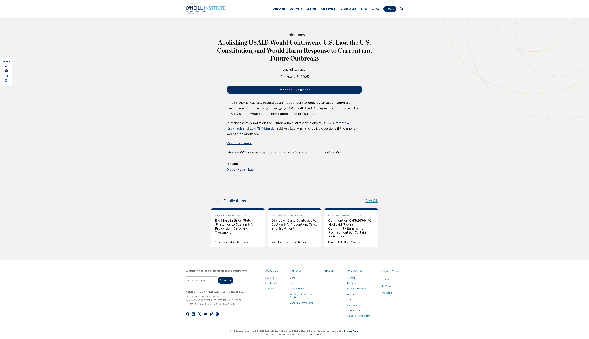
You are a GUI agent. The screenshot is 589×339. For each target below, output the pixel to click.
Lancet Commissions (301, 302)
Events (375, 9)
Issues (293, 283)
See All (371, 201)
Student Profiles (356, 288)
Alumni (351, 277)
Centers (294, 277)
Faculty (351, 283)
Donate (390, 9)
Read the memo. (239, 143)
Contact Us (353, 310)
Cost (349, 299)
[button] (401, 9)
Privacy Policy (352, 331)
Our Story (270, 277)
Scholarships (354, 305)
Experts (311, 8)
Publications (297, 288)
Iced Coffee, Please (313, 334)
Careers (269, 288)
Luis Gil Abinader (294, 69)
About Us (279, 8)
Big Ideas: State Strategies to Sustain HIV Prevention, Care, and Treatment (294, 224)
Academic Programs (358, 315)
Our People (271, 283)
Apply (350, 294)
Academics (328, 8)
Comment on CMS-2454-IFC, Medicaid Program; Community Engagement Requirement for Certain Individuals (350, 228)
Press (364, 9)
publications (294, 35)
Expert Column (348, 9)
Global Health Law (240, 169)
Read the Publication (294, 90)
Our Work (296, 8)
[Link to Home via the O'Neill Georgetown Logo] (205, 13)
